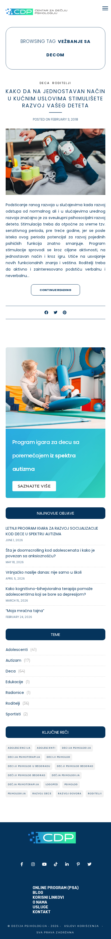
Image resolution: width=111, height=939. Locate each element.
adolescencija (19, 747)
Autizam (13, 660)
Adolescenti (17, 649)
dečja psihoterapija (23, 784)
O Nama (40, 902)
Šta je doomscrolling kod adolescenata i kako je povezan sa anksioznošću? (50, 553)
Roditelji (61, 83)
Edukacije (14, 682)
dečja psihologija (66, 775)
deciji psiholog (58, 757)
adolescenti (46, 747)
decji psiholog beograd (75, 766)
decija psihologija (76, 747)
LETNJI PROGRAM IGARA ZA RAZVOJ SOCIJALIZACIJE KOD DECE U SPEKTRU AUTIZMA (52, 531)
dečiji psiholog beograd (26, 775)
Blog (38, 892)
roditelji (95, 793)
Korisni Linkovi (48, 897)
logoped (52, 784)
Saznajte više (34, 486)
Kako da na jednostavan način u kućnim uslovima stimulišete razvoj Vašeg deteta (55, 98)
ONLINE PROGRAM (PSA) (56, 888)
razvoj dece (41, 793)
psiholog (71, 784)
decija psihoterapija (24, 757)
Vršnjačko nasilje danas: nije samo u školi (44, 572)
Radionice (15, 692)
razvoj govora (69, 793)
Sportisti (13, 714)
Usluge (40, 907)
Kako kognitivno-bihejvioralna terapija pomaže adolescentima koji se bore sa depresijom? (49, 591)
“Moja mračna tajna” (25, 610)
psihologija (17, 793)
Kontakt (42, 912)
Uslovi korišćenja (81, 926)
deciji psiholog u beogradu (29, 766)
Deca (45, 83)
